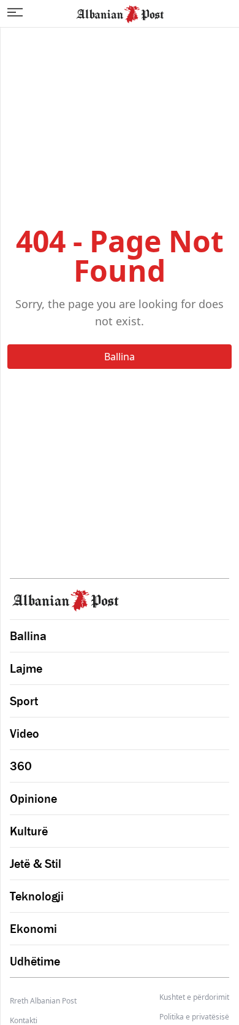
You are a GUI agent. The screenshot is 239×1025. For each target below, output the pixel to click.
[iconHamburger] (15, 12)
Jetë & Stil (35, 863)
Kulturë (29, 831)
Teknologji (37, 896)
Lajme (26, 668)
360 (21, 766)
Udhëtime (35, 961)
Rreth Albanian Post (43, 1001)
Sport (24, 701)
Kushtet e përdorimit (194, 997)
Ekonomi (33, 928)
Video (24, 733)
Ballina (119, 356)
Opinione (33, 798)
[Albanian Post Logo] (120, 12)
